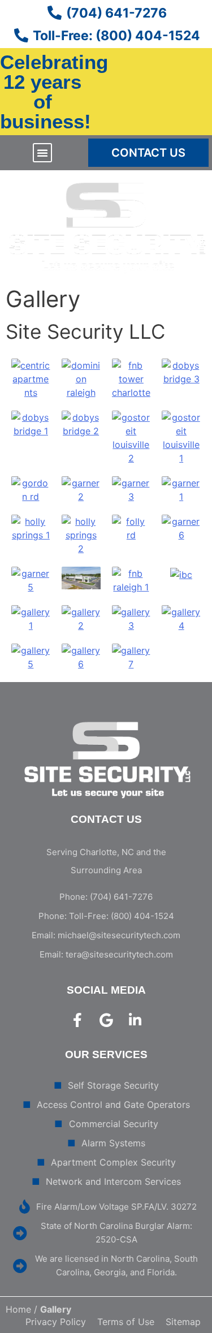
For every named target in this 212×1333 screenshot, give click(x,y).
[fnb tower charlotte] (131, 378)
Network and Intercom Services (113, 1181)
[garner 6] (181, 527)
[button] (42, 152)
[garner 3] (131, 489)
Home (18, 1309)
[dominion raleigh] (81, 378)
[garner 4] (81, 577)
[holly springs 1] (30, 527)
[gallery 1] (30, 618)
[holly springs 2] (81, 534)
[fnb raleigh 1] (131, 579)
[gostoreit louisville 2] (131, 437)
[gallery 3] (131, 618)
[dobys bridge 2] (81, 423)
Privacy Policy (55, 1321)
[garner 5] (30, 579)
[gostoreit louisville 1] (181, 437)
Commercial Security (113, 1123)
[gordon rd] (30, 489)
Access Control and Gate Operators (113, 1104)
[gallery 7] (131, 656)
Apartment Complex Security (113, 1162)
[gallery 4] (181, 618)
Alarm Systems (113, 1143)
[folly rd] (131, 527)
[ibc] (181, 573)
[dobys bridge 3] (181, 371)
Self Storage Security (113, 1085)
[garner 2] (81, 489)
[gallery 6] (81, 656)
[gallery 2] (81, 618)
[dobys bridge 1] (30, 423)
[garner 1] (181, 489)
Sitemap (183, 1321)
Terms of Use (125, 1321)
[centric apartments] (30, 378)
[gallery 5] (30, 656)
